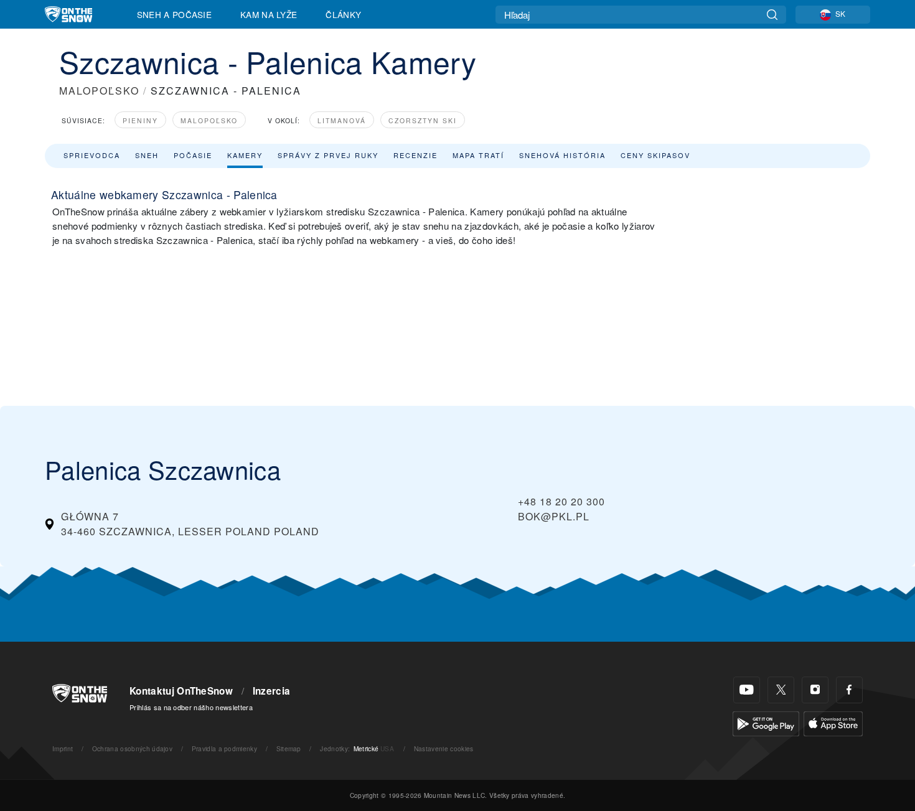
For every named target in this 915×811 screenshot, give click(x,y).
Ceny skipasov (655, 155)
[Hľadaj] (772, 15)
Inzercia (272, 691)
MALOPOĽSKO (99, 90)
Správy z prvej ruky (328, 155)
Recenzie (415, 155)
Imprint (62, 748)
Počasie (193, 155)
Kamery (245, 155)
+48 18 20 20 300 (561, 501)
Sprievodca (91, 155)
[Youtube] (746, 690)
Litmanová (341, 120)
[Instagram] (815, 690)
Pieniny (140, 120)
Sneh (147, 155)
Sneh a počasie (174, 14)
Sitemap (288, 748)
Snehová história (562, 155)
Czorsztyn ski (422, 120)
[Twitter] (780, 690)
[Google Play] (766, 722)
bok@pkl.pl (553, 516)
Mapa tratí (478, 155)
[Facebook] (849, 690)
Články (343, 14)
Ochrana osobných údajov (132, 748)
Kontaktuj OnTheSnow (181, 691)
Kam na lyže (269, 14)
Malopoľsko (209, 120)
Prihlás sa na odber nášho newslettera (191, 707)
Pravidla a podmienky (224, 748)
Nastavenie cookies (444, 748)
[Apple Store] (833, 722)
